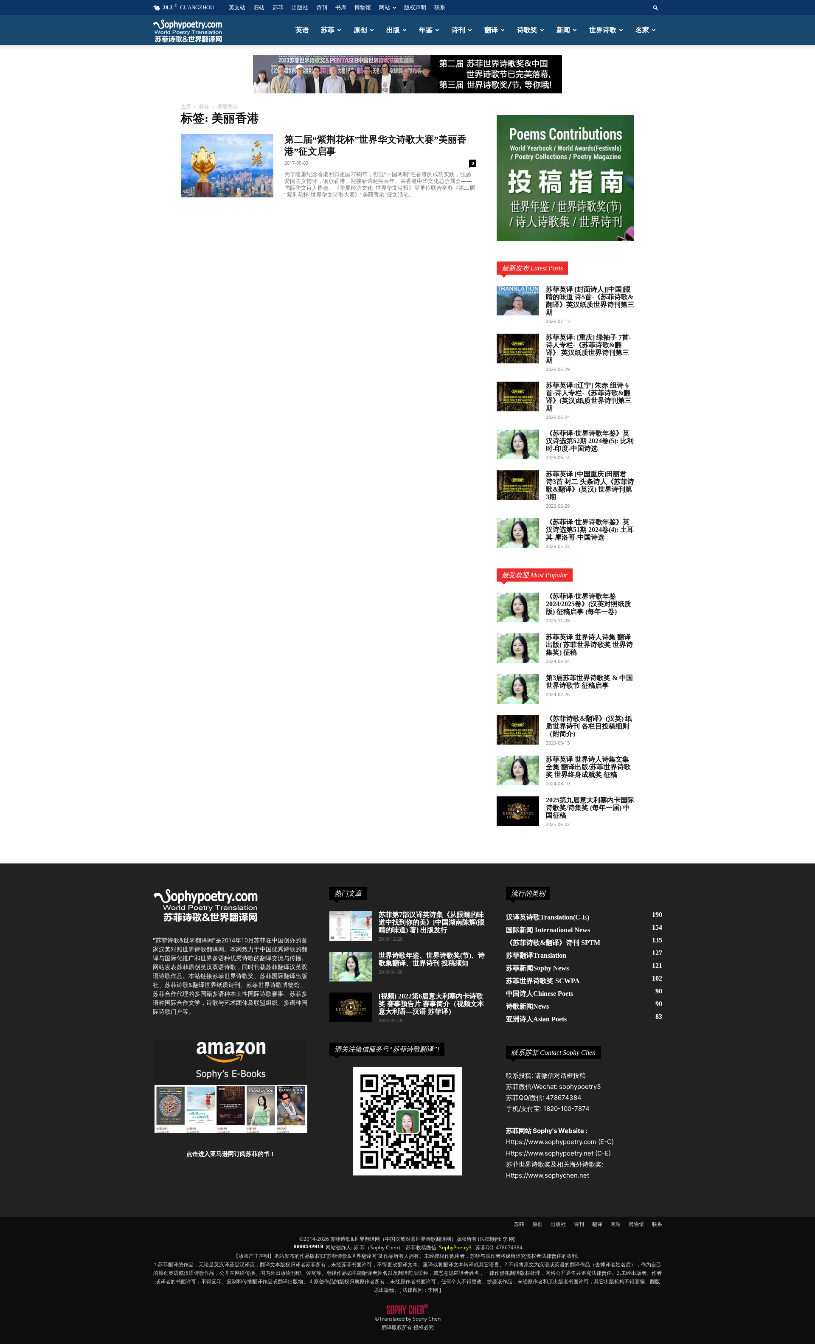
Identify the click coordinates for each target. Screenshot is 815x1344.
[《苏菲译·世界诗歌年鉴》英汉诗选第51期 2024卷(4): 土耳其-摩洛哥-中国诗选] (518, 533)
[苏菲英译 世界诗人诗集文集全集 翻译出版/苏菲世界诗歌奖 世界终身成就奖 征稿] (518, 770)
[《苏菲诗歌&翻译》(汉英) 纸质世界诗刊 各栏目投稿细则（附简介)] (518, 730)
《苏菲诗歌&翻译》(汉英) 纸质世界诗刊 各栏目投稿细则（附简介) (589, 726)
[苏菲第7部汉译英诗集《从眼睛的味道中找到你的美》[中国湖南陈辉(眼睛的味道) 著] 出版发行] (350, 926)
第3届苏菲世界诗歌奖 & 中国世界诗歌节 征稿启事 (589, 681)
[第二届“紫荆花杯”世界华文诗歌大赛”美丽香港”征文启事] (227, 165)
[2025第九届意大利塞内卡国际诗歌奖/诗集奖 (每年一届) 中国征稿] (518, 811)
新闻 (563, 30)
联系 (439, 7)
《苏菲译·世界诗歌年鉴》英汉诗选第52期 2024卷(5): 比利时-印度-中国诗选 (590, 441)
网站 (384, 7)
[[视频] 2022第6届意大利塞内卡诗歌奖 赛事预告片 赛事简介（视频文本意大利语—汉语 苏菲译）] (350, 1007)
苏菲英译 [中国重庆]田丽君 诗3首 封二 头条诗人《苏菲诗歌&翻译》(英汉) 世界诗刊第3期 (590, 485)
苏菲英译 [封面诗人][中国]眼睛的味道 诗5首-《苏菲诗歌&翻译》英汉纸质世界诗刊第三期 (590, 301)
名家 (642, 30)
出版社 (300, 7)
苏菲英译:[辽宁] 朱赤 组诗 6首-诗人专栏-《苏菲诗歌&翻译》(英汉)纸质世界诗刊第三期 (589, 397)
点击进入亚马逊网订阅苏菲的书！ (230, 1154)
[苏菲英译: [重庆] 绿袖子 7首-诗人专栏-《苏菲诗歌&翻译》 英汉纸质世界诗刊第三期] (518, 348)
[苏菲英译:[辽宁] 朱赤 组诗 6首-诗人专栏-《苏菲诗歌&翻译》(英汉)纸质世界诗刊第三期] (518, 396)
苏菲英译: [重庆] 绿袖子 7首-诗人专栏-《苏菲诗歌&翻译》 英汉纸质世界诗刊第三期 (588, 349)
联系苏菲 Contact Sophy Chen (553, 1052)
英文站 (237, 7)
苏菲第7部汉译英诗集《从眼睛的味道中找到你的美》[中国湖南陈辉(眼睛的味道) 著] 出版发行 (432, 922)
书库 (340, 7)
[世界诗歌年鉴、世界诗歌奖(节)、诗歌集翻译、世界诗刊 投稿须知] (350, 966)
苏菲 (278, 7)
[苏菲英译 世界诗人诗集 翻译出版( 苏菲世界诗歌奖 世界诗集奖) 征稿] (518, 648)
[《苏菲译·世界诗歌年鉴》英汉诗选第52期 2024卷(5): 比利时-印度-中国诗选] (518, 444)
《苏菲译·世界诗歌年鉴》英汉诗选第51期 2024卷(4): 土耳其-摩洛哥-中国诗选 (590, 529)
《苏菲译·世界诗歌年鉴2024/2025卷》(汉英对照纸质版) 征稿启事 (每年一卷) (588, 604)
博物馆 (362, 7)
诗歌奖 (527, 30)
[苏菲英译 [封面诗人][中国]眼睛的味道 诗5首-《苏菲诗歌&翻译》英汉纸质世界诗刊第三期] (518, 300)
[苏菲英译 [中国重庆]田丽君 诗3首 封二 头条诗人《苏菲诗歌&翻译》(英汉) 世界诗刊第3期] (518, 485)
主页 (186, 106)
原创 (360, 30)
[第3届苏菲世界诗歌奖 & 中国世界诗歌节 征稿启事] (518, 689)
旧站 (258, 7)
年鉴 (426, 30)
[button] (655, 7)
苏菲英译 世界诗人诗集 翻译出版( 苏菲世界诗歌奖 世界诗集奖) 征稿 (589, 644)
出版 (393, 30)
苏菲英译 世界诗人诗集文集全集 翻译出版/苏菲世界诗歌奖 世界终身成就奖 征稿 (588, 767)
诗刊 (321, 7)
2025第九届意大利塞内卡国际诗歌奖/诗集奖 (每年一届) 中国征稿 (590, 807)
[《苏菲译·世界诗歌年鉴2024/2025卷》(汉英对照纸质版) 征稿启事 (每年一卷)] (518, 607)
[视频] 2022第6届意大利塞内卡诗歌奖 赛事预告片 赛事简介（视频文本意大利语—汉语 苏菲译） (431, 1004)
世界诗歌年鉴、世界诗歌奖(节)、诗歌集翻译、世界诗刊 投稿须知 (432, 959)
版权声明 (415, 7)
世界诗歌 (602, 30)
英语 (302, 30)
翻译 (491, 30)
